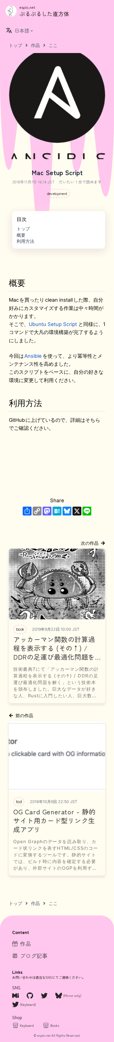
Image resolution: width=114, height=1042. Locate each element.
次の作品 (90, 543)
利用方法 (25, 241)
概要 (21, 235)
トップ (23, 228)
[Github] (30, 995)
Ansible (33, 356)
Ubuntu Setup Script (53, 324)
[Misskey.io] (16, 995)
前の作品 (24, 715)
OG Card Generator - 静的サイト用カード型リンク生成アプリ (54, 820)
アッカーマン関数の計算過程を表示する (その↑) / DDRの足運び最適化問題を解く (54, 648)
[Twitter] (45, 995)
